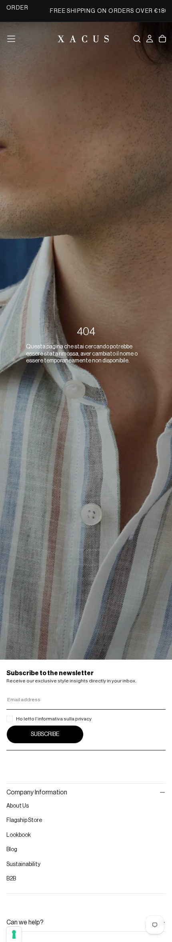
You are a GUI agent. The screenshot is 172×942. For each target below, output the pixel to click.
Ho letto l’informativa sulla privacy (54, 718)
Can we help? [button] (25, 922)
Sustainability (23, 864)
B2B (11, 879)
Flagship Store (24, 820)
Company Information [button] (36, 792)
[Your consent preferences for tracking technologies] (14, 934)
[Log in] (149, 38)
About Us (17, 806)
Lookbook (18, 835)
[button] (11, 39)
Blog (11, 849)
